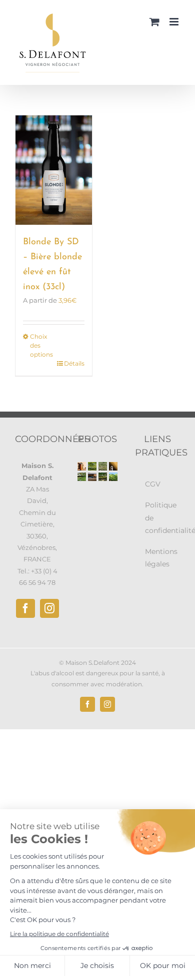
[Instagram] (49, 608)
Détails (74, 363)
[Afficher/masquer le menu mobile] (175, 21)
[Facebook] (25, 608)
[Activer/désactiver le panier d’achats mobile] (155, 21)
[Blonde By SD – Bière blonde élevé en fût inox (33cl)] (54, 170)
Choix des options (41, 345)
